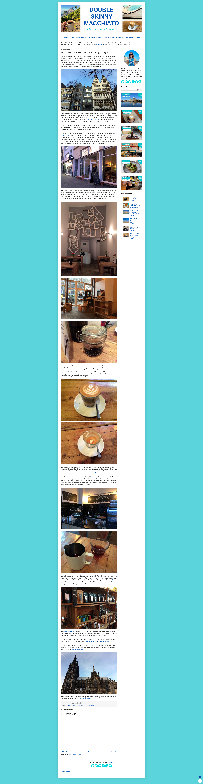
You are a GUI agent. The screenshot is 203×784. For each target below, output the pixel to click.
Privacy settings (65, 771)
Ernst (113, 580)
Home (89, 751)
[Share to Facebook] (80, 703)
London (129, 38)
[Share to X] (78, 703)
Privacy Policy (99, 44)
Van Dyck (93, 641)
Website (81, 698)
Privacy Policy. (111, 762)
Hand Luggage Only (77, 649)
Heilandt (87, 641)
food (85, 705)
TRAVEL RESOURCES (114, 38)
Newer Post (64, 751)
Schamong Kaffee (105, 641)
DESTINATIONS (95, 38)
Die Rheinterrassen (93, 119)
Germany (89, 705)
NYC (139, 38)
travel (93, 705)
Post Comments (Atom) (75, 754)
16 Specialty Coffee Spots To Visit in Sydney (135, 228)
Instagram (88, 698)
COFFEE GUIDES (79, 38)
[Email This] (75, 703)
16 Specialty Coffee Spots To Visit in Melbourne (135, 199)
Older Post (113, 751)
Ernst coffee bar (69, 631)
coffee (77, 705)
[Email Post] (73, 703)
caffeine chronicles (70, 705)
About (65, 38)
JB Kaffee (94, 473)
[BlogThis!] (77, 703)
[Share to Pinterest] (81, 703)
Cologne (81, 705)
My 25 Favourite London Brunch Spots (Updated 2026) (135, 205)
